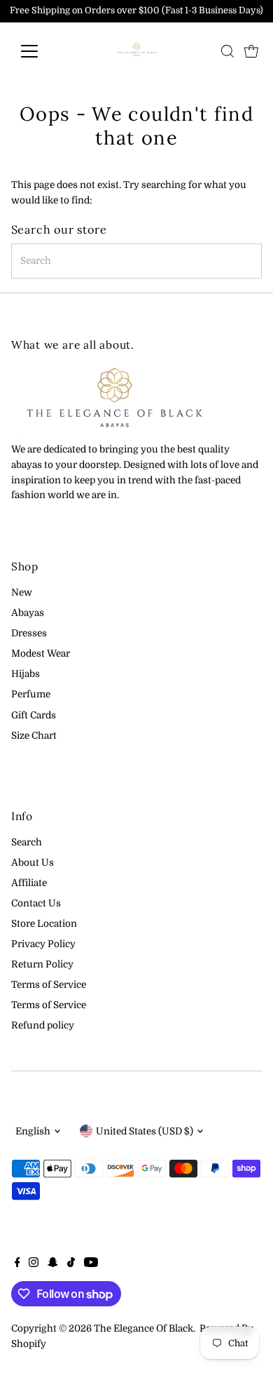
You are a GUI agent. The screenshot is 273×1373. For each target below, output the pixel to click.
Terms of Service (48, 984)
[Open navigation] (40, 51)
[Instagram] (33, 1264)
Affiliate (29, 883)
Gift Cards (33, 715)
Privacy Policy (43, 944)
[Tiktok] (71, 1264)
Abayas (27, 613)
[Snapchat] (53, 1264)
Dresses (29, 633)
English (32, 1131)
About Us (32, 862)
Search (26, 842)
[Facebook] (17, 1264)
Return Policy (42, 964)
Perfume (30, 694)
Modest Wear (40, 653)
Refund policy (42, 1025)
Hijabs (25, 674)
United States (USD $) (144, 1131)
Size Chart (34, 735)
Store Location (44, 923)
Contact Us (36, 903)
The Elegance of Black (143, 1328)
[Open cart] (251, 51)
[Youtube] (91, 1264)
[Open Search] (227, 51)
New (21, 592)
